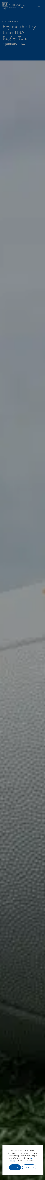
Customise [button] (29, 1167)
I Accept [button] (14, 1167)
